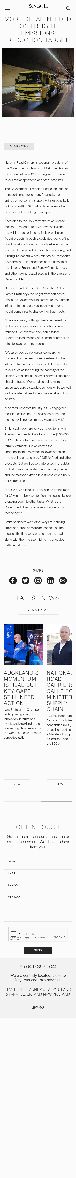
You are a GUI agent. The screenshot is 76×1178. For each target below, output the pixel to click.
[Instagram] (32, 1114)
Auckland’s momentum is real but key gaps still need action (21, 688)
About (38, 1046)
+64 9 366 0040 (40, 967)
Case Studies (38, 1084)
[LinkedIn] (44, 1114)
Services (38, 1053)
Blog (38, 1091)
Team (38, 1061)
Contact (38, 1099)
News (38, 1068)
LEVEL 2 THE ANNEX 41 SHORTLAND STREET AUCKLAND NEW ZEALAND (38, 1135)
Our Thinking (38, 1076)
